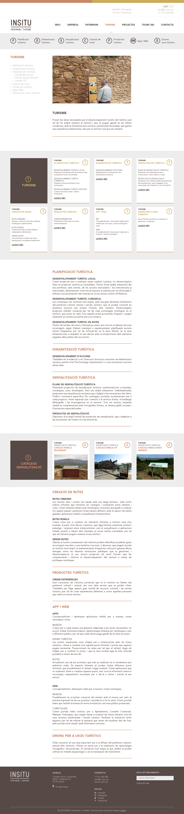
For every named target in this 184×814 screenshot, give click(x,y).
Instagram (126, 9)
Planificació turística (23, 65)
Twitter (116, 13)
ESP (171, 7)
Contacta (167, 25)
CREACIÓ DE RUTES (21, 212)
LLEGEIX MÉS (59, 198)
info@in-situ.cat (166, 10)
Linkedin (116, 9)
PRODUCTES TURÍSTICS (65, 212)
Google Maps (61, 787)
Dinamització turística (23, 69)
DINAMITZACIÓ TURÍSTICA (109, 163)
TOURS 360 (148, 25)
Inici (58, 25)
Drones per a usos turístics (26, 93)
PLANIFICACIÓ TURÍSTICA (66, 163)
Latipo (123, 811)
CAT (165, 7)
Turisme (110, 25)
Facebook (126, 13)
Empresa (72, 25)
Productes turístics (22, 87)
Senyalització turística (24, 72)
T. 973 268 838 (166, 13)
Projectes (128, 25)
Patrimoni (91, 25)
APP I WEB (101, 212)
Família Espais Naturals (26, 78)
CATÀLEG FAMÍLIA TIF (106, 448)
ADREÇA (56, 773)
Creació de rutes (21, 84)
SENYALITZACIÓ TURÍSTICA (151, 163)
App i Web (143, 41)
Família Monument (24, 75)
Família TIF (20, 81)
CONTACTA (100, 773)
